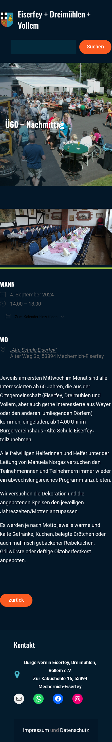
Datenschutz (74, 730)
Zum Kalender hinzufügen (35, 317)
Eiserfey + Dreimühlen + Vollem (54, 19)
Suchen (95, 47)
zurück (16, 600)
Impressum (36, 730)
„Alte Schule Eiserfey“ (33, 350)
